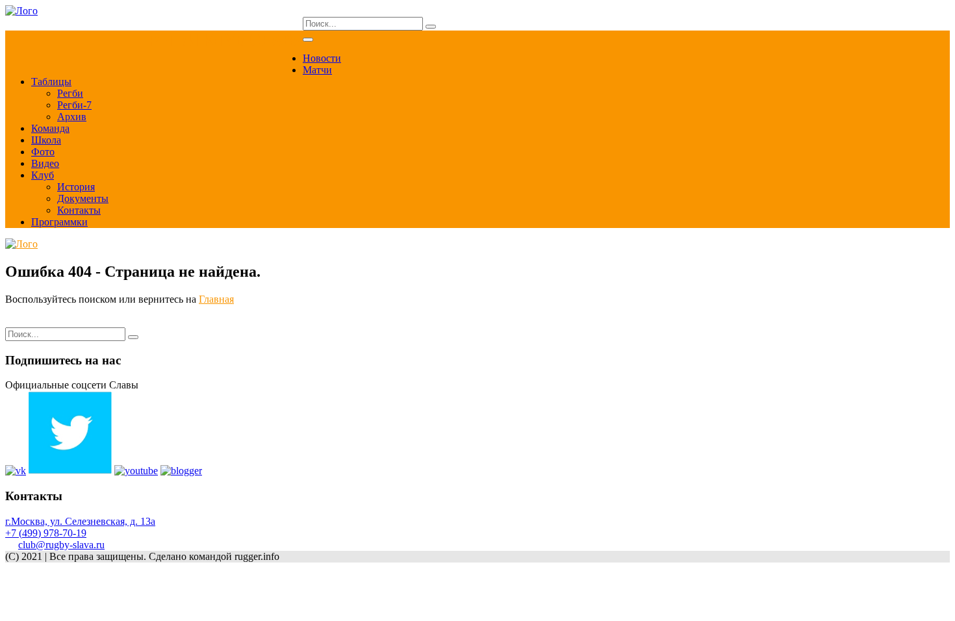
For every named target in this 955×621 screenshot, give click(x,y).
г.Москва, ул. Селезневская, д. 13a (80, 521)
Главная (216, 299)
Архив (71, 116)
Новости (322, 58)
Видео (45, 163)
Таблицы (51, 81)
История (76, 186)
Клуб (42, 175)
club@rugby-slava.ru (61, 544)
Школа (46, 140)
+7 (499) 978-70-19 (45, 533)
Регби (70, 93)
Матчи (317, 69)
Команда (50, 128)
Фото (43, 151)
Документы (82, 198)
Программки (59, 221)
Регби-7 (74, 104)
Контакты (79, 210)
